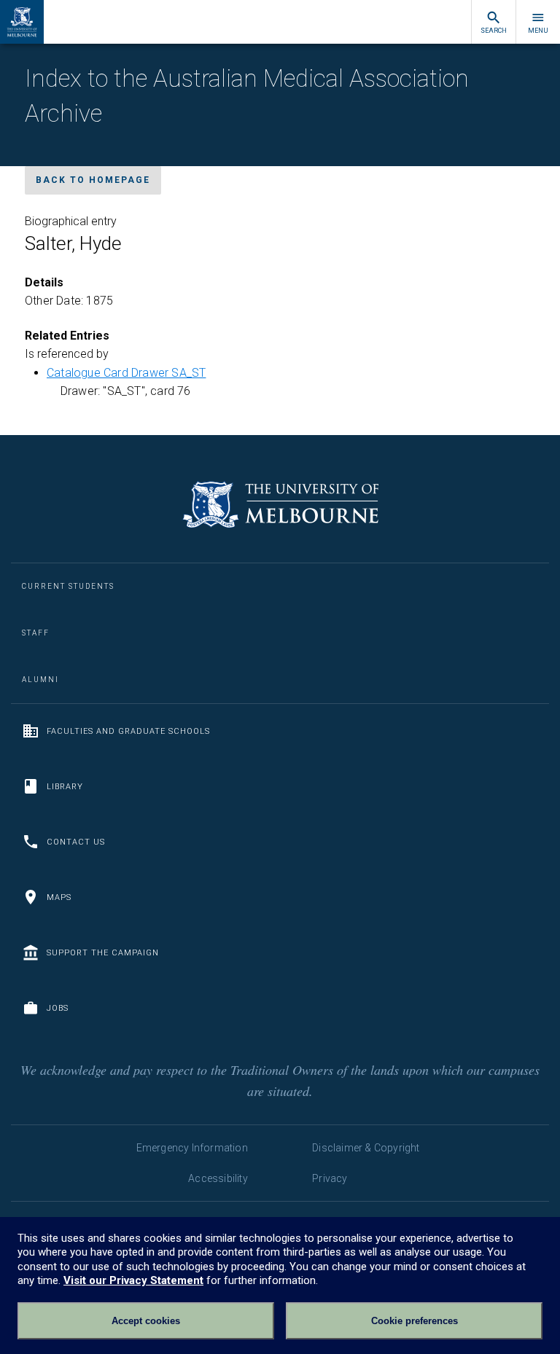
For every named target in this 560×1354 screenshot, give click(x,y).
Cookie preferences (414, 1320)
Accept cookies (146, 1320)
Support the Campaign (103, 953)
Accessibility (218, 1178)
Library (65, 786)
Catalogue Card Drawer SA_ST (126, 373)
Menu (538, 30)
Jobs (58, 1008)
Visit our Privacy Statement (133, 1280)
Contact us (76, 842)
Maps (59, 897)
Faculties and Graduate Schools (128, 731)
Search (494, 30)
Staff (36, 633)
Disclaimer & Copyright (365, 1148)
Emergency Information (192, 1148)
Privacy (329, 1178)
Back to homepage (93, 180)
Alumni (40, 680)
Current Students (68, 586)
